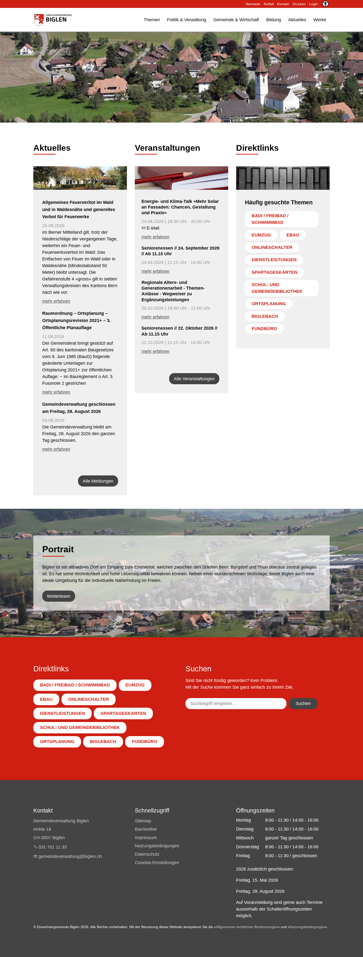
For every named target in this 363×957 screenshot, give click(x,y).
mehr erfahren (56, 301)
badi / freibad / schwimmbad (270, 219)
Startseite (252, 4)
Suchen (303, 703)
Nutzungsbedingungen (157, 845)
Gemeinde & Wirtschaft (236, 19)
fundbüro (264, 328)
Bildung (273, 19)
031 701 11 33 (53, 847)
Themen (152, 19)
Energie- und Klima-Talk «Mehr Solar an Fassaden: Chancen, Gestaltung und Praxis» (180, 207)
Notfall (269, 4)
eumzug (261, 235)
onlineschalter (272, 247)
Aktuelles (297, 19)
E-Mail (153, 228)
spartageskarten (274, 272)
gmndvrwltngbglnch (70, 856)
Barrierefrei (146, 829)
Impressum (146, 837)
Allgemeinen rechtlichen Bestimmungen (247, 927)
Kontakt (283, 4)
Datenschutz (147, 854)
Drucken (299, 4)
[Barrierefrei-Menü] (325, 3)
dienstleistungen (274, 259)
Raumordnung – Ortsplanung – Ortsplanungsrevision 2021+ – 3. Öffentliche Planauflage (76, 320)
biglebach (265, 316)
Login (313, 4)
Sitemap (143, 820)
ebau (292, 235)
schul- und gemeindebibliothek (277, 288)
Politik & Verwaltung (186, 19)
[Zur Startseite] (52, 20)
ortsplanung (269, 303)
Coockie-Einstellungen (157, 862)
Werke (319, 19)
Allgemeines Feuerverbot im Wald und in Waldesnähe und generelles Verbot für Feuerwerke (78, 209)
